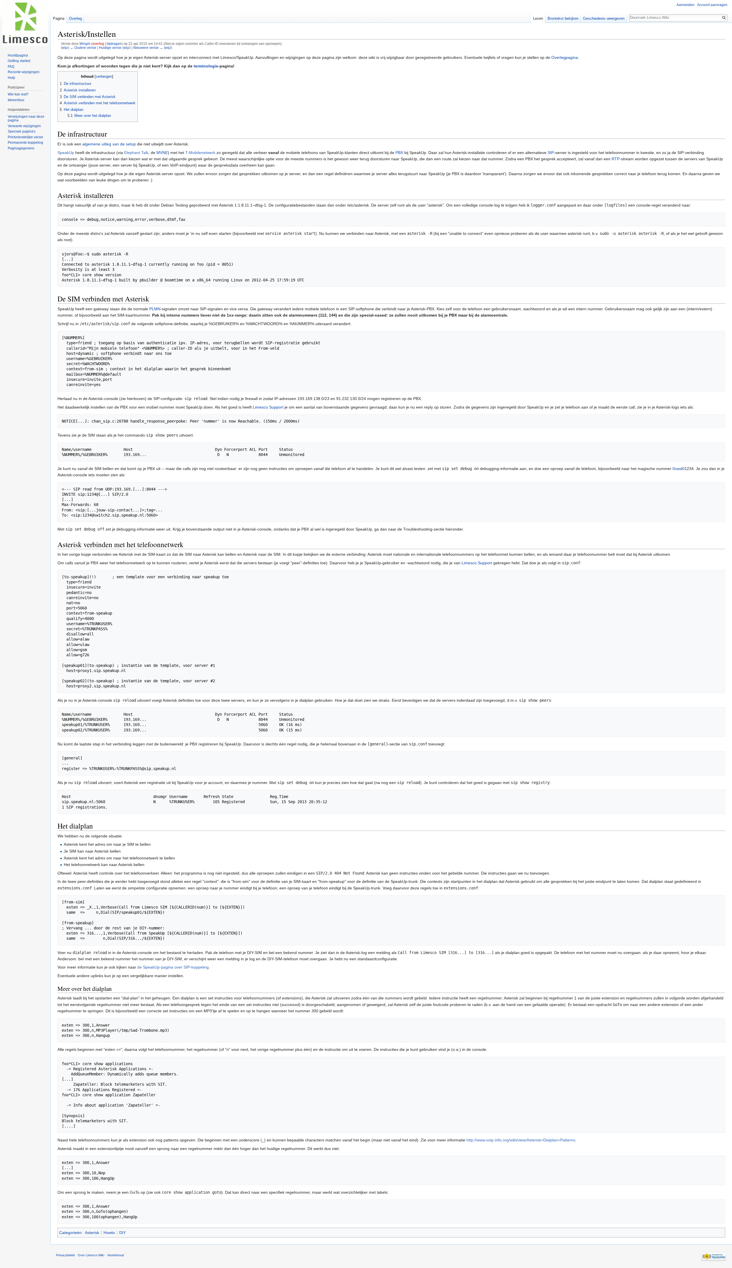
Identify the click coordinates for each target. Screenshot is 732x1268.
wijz (65, 47)
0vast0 (679, 468)
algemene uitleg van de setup (109, 144)
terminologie (206, 66)
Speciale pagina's (21, 131)
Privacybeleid (65, 1255)
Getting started (19, 61)
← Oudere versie (83, 47)
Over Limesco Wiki (91, 1255)
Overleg (75, 18)
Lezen (538, 18)
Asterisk (92, 1232)
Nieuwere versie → (148, 47)
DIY (122, 1232)
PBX (399, 152)
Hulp (11, 78)
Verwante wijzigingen (24, 126)
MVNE (162, 152)
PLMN (154, 309)
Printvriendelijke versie (25, 137)
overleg (98, 43)
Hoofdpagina (18, 55)
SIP (551, 152)
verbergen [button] (104, 77)
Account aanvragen (712, 5)
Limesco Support (268, 407)
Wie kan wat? (18, 94)
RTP (616, 159)
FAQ (11, 67)
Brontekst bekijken (563, 18)
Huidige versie (110, 47)
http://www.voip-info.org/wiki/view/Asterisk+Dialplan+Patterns (520, 1140)
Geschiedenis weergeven (603, 18)
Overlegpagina (564, 57)
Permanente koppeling (25, 143)
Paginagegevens (21, 148)
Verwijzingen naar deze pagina (26, 119)
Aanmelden (686, 5)
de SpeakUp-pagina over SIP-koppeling (173, 967)
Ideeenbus (16, 100)
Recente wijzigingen (23, 72)
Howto (109, 1232)
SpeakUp (65, 152)
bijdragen (114, 43)
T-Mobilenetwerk (200, 152)
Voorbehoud (115, 1255)
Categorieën (70, 1232)
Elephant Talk (136, 152)
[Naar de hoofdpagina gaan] (25, 23)
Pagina (58, 18)
